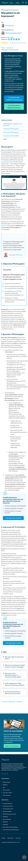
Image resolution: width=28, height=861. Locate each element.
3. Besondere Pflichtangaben (11, 132)
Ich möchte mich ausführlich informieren (14, 99)
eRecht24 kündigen (7, 811)
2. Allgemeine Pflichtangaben (11, 129)
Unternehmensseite (7, 162)
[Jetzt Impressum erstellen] (14, 508)
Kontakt (3, 838)
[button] (9, 39)
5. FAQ (5, 139)
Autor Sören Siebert (7, 792)
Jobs (4, 787)
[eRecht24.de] (11, 2)
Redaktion (5, 784)
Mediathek (5, 821)
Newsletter (5, 824)
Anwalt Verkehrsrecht (8, 808)
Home (3, 48)
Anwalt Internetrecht (8, 806)
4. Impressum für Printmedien (11, 136)
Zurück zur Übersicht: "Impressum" (13, 702)
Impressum (10, 48)
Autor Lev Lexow (7, 795)
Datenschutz (10, 838)
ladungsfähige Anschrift (12, 291)
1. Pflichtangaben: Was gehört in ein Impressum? (12, 124)
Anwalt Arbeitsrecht (7, 803)
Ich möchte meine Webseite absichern (14, 107)
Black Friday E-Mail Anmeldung (10, 827)
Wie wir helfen (6, 790)
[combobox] (23, 2)
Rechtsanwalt (19, 255)
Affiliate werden (6, 782)
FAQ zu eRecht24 (7, 819)
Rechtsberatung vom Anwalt (9, 814)
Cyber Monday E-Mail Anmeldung (11, 829)
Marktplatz (5, 816)
